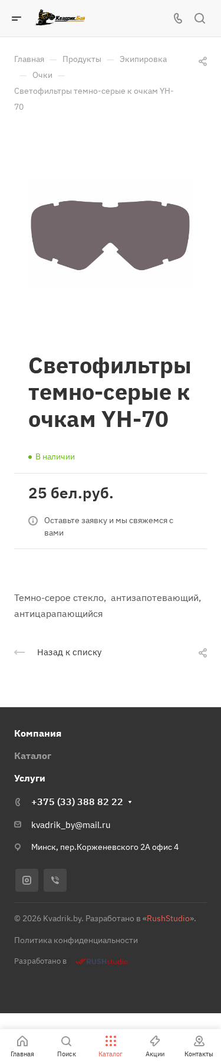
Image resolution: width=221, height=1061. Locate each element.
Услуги (29, 778)
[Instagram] (26, 880)
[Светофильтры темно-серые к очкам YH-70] (110, 232)
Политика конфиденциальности (76, 940)
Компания (37, 733)
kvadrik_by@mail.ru (71, 824)
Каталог (32, 755)
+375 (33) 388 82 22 (77, 801)
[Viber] (55, 880)
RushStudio (168, 918)
